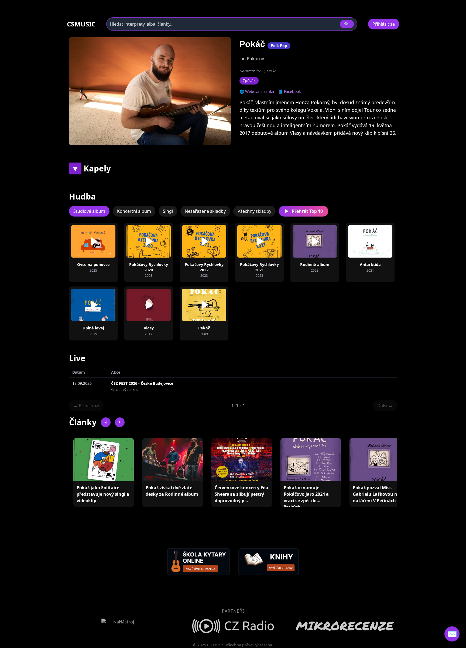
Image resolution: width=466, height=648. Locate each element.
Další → (385, 406)
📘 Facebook (289, 91)
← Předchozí (86, 406)
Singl (168, 211)
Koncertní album (134, 211)
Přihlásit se (383, 24)
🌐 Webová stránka (256, 91)
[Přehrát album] (84, 241)
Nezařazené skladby (205, 211)
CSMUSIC (81, 24)
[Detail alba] (101, 241)
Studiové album (89, 211)
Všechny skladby (254, 211)
